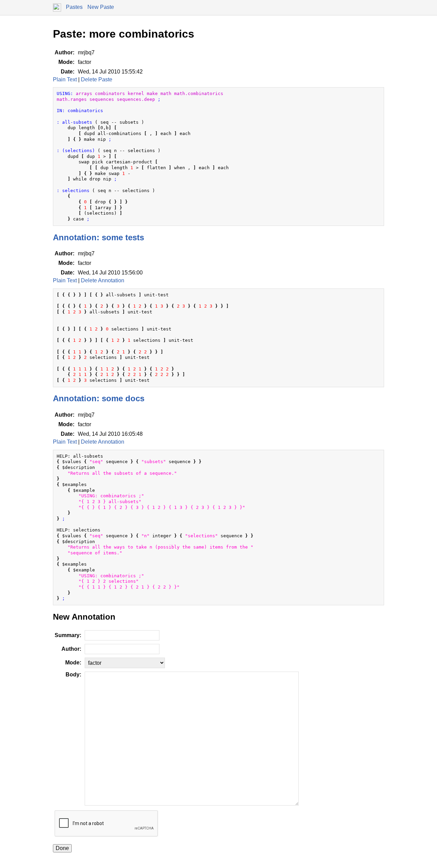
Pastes (74, 7)
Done (62, 848)
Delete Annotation (102, 280)
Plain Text (65, 79)
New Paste (100, 7)
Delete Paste (96, 79)
